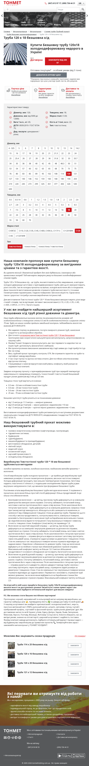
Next (87, 15)
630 (10, 189)
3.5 (36, 205)
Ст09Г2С (12, 230)
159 (42, 179)
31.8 (56, 158)
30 (49, 158)
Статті (30, 737)
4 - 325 (11, 148)
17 (23, 153)
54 (17, 168)
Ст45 (11, 236)
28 (36, 158)
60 (30, 168)
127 (10, 179)
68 (56, 168)
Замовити (74, 646)
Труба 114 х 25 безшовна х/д (32, 644)
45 (49, 163)
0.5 (10, 199)
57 (23, 168)
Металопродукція (35, 734)
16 (17, 153)
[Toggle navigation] (8, 9)
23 (69, 153)
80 (17, 173)
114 (62, 173)
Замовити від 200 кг (57, 61)
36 (23, 163)
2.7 (10, 205)
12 (58, 148)
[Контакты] (46, 3)
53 (10, 168)
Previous (2, 15)
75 (75, 168)
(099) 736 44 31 (68, 3)
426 (68, 184)
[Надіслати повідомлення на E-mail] (5, 737)
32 (63, 158)
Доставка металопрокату (67, 737)
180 (62, 179)
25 (10, 158)
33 (69, 158)
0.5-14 (17, 199)
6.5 (75, 205)
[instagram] (19, 737)
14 (71, 148)
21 (49, 153)
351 (49, 184)
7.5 (17, 210)
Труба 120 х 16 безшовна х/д (32, 653)
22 (62, 153)
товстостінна (15, 246)
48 (56, 163)
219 (10, 184)
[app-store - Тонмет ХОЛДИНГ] (78, 755)
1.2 (38, 199)
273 (29, 184)
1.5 (44, 199)
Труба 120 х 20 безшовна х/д (32, 663)
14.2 (77, 148)
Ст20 (78, 230)
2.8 (17, 205)
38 (30, 163)
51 (75, 163)
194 (68, 179)
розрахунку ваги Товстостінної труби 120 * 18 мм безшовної (47, 335)
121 (75, 173)
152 (36, 179)
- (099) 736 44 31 (62, 747)
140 (23, 179)
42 (43, 163)
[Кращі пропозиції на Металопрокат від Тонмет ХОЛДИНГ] (12, 3)
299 (36, 184)
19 (36, 153)
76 (10, 173)
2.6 (77, 199)
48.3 (62, 163)
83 (23, 173)
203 (75, 179)
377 (55, 184)
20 (43, 153)
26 (23, 158)
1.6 (51, 199)
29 (43, 158)
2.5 (70, 199)
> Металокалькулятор (12, 755)
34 (10, 163)
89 (36, 173)
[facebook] (16, 737)
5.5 (62, 205)
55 (10, 220)
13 (65, 148)
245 (23, 184)
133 (16, 179)
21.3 (56, 153)
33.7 (75, 158)
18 (30, 153)
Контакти (61, 734)
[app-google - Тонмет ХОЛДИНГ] (65, 755)
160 (49, 179)
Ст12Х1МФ (68, 230)
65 (49, 168)
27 (30, 158)
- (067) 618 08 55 (33, 747)
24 (75, 153)
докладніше (15, 95)
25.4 (17, 158)
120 (68, 173)
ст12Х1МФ (20, 236)
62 (36, 168)
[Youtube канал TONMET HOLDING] (9, 737)
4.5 (49, 205)
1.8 (57, 199)
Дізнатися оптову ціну (48, 75)
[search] (82, 9)
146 (29, 179)
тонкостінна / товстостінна (50, 246)
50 (69, 163)
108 (55, 173)
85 (30, 173)
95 (43, 173)
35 (17, 163)
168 (55, 179)
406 (62, 184)
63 (43, 168)
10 (52, 148)
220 (16, 184)
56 (17, 220)
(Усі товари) (80, 636)
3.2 (30, 205)
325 (42, 184)
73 (69, 168)
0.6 (25, 199)
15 (10, 153)
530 (75, 184)
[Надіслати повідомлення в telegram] (12, 737)
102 (49, 173)
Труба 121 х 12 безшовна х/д (32, 672)
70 (62, 168)
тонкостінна (29, 246)
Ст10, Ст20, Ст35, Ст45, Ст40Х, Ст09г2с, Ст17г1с (39, 230)
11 (43, 210)
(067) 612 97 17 (54, 3)
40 (36, 163)
